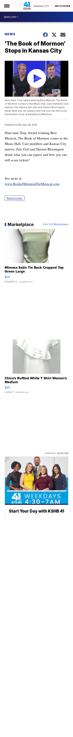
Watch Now (62, 6)
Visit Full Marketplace (55, 224)
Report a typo (14, 198)
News (10, 34)
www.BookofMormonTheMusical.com (32, 183)
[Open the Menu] (6, 6)
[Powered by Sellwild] (62, 453)
